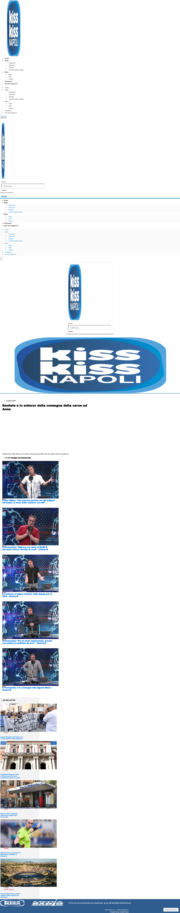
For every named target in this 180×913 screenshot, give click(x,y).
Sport (10, 74)
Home (7, 58)
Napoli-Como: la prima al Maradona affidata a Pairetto (10, 854)
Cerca (4, 182)
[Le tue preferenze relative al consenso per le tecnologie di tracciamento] (170, 909)
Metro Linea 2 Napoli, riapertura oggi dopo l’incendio (9, 815)
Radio (7, 60)
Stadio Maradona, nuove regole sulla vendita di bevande (10, 895)
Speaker (11, 67)
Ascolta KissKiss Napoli (16, 70)
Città (10, 77)
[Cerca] (4, 190)
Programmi (12, 63)
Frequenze (8, 81)
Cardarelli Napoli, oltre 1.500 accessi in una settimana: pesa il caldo (10, 776)
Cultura (11, 79)
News (7, 72)
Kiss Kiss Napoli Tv (11, 84)
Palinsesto (12, 65)
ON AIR (4, 196)
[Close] (6, 192)
